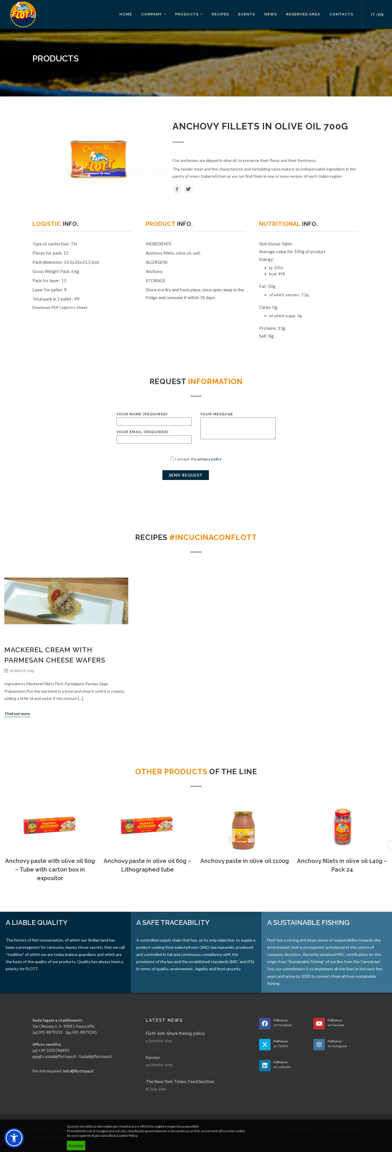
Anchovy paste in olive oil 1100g (244, 860)
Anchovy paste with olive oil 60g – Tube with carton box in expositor (50, 869)
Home (125, 14)
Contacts (341, 14)
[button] (14, 1138)
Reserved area (303, 14)
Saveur (153, 1057)
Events (246, 14)
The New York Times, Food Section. (180, 1081)
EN (380, 14)
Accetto (76, 1145)
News (270, 14)
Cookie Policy (127, 1135)
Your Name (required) (142, 414)
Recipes (220, 14)
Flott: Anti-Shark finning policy (175, 1033)
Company (152, 14)
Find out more (17, 713)
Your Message (216, 414)
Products (187, 14)
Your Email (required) (142, 432)
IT (373, 14)
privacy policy (210, 458)
